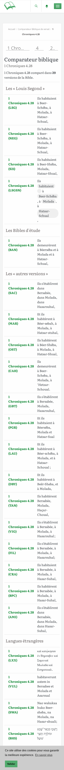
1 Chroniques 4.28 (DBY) (21, 479)
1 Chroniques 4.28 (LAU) (21, 449)
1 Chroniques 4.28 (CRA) (21, 569)
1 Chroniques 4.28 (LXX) (21, 655)
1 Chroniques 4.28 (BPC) (21, 591)
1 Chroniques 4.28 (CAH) (21, 366)
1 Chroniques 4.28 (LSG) (21, 103)
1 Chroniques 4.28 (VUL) (21, 681)
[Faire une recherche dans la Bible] (35, 6)
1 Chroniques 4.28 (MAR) (21, 319)
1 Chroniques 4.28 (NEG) (21, 133)
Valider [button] (11, 763)
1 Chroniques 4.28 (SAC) (21, 288)
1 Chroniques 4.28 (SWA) (21, 707)
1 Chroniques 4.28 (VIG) (21, 527)
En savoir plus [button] (43, 755)
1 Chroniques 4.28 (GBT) (21, 401)
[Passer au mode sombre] (46, 6)
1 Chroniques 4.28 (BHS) (21, 733)
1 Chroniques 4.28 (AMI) (21, 612)
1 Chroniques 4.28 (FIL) (21, 548)
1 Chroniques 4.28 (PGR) (21, 423)
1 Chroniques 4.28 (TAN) (21, 501)
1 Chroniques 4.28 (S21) (21, 164)
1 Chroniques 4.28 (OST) (21, 345)
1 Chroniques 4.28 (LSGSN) (21, 185)
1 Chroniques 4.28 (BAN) (21, 245)
